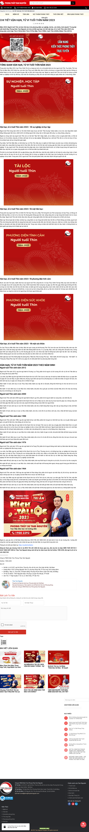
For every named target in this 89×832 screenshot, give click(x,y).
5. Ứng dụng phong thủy (8, 819)
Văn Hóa (44, 18)
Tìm (73, 3)
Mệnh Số (16, 14)
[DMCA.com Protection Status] (44, 829)
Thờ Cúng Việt (58, 14)
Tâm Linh (26, 14)
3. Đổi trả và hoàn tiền (73, 790)
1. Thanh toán (71, 785)
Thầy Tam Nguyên (17, 581)
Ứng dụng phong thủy (75, 14)
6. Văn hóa (4, 821)
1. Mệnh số (5, 809)
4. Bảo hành (71, 793)
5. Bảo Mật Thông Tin (73, 795)
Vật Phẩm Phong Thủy (41, 14)
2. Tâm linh (5, 811)
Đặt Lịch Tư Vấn (13, 632)
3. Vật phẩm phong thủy (8, 814)
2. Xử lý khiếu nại (72, 788)
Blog (7, 14)
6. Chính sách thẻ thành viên (75, 798)
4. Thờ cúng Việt (6, 816)
